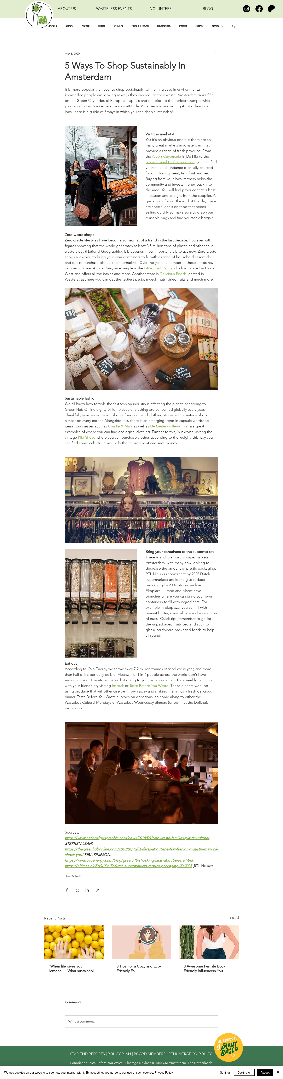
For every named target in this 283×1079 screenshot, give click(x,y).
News (85, 26)
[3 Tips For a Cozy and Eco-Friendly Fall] (142, 942)
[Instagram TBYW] (246, 8)
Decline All (244, 1072)
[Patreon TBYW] (271, 8)
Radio (199, 26)
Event (183, 26)
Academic (164, 26)
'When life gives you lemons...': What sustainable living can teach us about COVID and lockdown (72, 968)
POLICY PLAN (119, 1054)
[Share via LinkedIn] (87, 890)
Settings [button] (225, 1072)
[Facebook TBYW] (259, 8)
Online (118, 26)
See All (234, 917)
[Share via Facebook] (67, 890)
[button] (234, 26)
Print (101, 26)
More (215, 26)
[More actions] (215, 53)
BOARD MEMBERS (150, 1054)
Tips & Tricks (140, 26)
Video (69, 26)
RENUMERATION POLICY (190, 1054)
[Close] (278, 1072)
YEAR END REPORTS (87, 1054)
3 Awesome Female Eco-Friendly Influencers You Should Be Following (204, 968)
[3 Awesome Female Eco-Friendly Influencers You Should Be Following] (209, 942)
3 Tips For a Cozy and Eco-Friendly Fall (139, 968)
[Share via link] (97, 890)
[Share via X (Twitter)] (77, 890)
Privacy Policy (164, 1072)
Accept (265, 1072)
